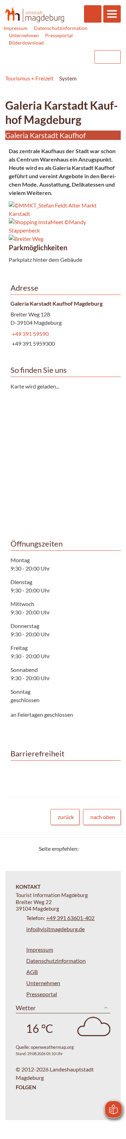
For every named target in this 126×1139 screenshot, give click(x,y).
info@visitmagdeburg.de (55, 929)
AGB (32, 971)
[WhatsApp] (113, 848)
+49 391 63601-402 (70, 917)
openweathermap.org (52, 1047)
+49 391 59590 (29, 333)
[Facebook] (95, 848)
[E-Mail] (104, 848)
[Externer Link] (44, 57)
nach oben (102, 817)
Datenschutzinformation (61, 28)
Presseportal (59, 35)
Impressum (16, 28)
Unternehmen (24, 35)
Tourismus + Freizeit (29, 78)
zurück (66, 817)
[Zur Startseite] (34, 14)
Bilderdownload (26, 43)
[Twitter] (87, 848)
